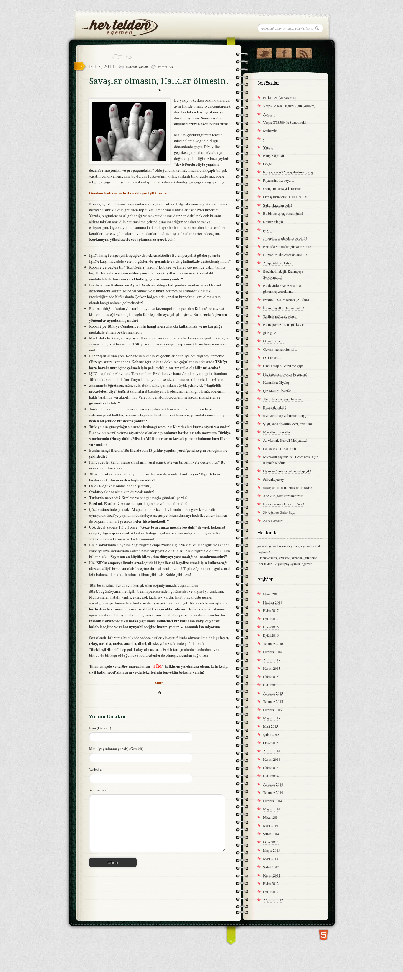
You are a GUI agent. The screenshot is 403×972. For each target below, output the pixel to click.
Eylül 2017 (271, 618)
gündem (131, 66)
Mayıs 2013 (271, 850)
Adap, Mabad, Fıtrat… (279, 263)
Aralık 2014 (271, 751)
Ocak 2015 (271, 742)
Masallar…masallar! (277, 432)
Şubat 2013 (271, 866)
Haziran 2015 (272, 709)
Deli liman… (272, 357)
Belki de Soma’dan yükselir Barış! (287, 246)
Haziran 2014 (272, 800)
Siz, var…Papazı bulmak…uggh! (286, 415)
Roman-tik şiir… (275, 221)
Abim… (269, 114)
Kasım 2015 (271, 668)
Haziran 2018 (272, 602)
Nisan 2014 (271, 817)
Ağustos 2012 (273, 900)
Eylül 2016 (271, 635)
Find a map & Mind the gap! (283, 365)
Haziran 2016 (272, 651)
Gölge (267, 163)
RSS (304, 52)
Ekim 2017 (271, 610)
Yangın (268, 147)
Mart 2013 (270, 858)
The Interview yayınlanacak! (283, 398)
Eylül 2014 (271, 775)
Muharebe (270, 130)
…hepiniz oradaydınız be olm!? (285, 238)
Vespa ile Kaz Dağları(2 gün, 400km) (289, 105)
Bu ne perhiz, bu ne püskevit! (283, 324)
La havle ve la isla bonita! (281, 448)
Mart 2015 (270, 726)
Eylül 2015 (271, 684)
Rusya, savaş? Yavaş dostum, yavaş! (288, 172)
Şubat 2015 (271, 734)
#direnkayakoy (273, 479)
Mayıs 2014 (271, 809)
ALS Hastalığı (273, 520)
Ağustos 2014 (273, 784)
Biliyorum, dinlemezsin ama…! (285, 254)
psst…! (268, 229)
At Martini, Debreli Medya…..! (285, 440)
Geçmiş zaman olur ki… (280, 349)
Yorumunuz (98, 790)
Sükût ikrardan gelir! (277, 205)
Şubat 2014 (271, 833)
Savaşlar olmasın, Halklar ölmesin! (159, 81)
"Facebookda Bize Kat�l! (284, 52)
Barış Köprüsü (273, 155)
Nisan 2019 (271, 593)
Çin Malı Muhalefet (277, 390)
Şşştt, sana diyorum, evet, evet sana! (288, 423)
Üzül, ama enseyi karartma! (282, 188)
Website (95, 769)
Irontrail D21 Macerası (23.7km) (286, 299)
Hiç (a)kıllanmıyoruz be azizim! (285, 374)
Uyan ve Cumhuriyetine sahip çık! (287, 471)
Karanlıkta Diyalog (276, 382)
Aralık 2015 (271, 660)
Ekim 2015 (271, 676)
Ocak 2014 (271, 842)
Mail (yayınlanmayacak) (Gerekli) (116, 748)
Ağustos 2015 (273, 693)
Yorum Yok (165, 66)
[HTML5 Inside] (323, 934)
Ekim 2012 (271, 883)
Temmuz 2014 (273, 792)
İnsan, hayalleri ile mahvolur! (283, 307)
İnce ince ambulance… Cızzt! (283, 504)
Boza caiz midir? (274, 407)
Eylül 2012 (271, 891)
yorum (143, 66)
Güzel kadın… (273, 341)
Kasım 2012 (271, 875)
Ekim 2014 (271, 767)
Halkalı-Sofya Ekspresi (279, 97)
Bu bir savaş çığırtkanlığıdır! (283, 213)
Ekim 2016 (271, 627)
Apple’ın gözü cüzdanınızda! (283, 495)
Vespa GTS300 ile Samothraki (284, 122)
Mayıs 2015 (271, 718)
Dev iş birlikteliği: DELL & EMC (286, 196)
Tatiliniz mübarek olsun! (280, 316)
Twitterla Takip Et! (264, 52)
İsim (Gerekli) (100, 728)
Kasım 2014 (271, 759)
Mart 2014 (270, 825)
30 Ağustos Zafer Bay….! (281, 512)
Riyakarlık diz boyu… (278, 180)
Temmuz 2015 (273, 701)
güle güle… (271, 332)
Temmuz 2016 (273, 643)
